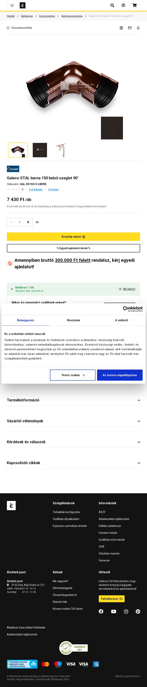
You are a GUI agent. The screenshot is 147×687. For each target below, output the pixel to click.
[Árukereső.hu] (73, 647)
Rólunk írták (60, 601)
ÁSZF (102, 512)
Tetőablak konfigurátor (66, 512)
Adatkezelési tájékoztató (114, 519)
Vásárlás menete (109, 553)
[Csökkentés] (11, 222)
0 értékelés (35, 189)
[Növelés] (28, 222)
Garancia (104, 560)
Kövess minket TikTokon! (68, 608)
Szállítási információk (112, 539)
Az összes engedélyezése (120, 374)
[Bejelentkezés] (123, 5)
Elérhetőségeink (62, 588)
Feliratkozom (110, 598)
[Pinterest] (138, 611)
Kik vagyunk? (60, 581)
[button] (12, 5)
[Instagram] (126, 611)
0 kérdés (53, 189)
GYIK (101, 546)
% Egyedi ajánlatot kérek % (73, 248)
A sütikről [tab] (121, 320)
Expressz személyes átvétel (70, 525)
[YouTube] (113, 611)
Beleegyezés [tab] (25, 320)
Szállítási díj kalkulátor (66, 519)
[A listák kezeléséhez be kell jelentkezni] (123, 28)
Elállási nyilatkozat (110, 525)
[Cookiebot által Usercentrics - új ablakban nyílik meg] (126, 309)
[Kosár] (134, 5)
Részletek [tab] (73, 320)
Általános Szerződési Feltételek (26, 627)
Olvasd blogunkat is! (65, 594)
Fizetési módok (108, 532)
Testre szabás (70, 374)
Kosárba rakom (72, 236)
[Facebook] (101, 611)
